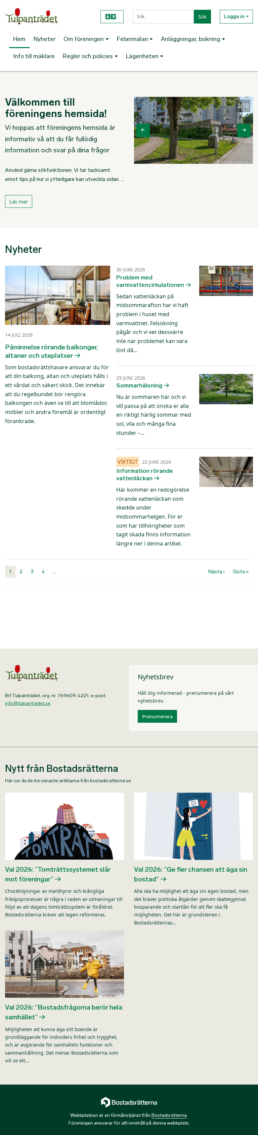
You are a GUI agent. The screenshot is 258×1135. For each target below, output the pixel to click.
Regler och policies (88, 56)
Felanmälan (132, 39)
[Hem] (47, 16)
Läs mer (18, 201)
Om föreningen (83, 39)
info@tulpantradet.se (27, 703)
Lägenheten (142, 56)
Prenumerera (157, 716)
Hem (19, 39)
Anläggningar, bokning (190, 39)
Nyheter (44, 39)
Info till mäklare (34, 56)
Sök (202, 16)
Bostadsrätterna (169, 1115)
